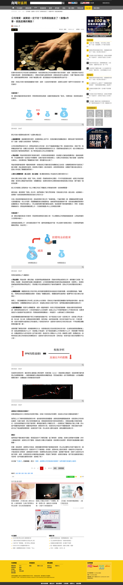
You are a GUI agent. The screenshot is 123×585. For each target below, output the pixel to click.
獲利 (19, 473)
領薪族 (90, 116)
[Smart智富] (95, 566)
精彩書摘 (13, 572)
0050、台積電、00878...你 (57, 548)
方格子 (19, 461)
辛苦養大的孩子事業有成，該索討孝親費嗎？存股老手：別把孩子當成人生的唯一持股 (99, 57)
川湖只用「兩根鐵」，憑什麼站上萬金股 (24, 543)
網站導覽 (78, 583)
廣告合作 (52, 583)
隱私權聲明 (59, 583)
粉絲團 (92, 3)
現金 (26, 473)
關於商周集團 (44, 583)
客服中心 (57, 565)
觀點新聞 (13, 565)
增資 (32, 473)
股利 (23, 473)
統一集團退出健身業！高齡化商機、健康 (61, 545)
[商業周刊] (89, 566)
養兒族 (108, 116)
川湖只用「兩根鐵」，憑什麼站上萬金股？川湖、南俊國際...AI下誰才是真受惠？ (98, 44)
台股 (16, 473)
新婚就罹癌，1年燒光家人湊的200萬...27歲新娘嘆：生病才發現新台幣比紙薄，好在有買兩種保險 (22, 503)
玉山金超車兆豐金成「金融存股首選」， (61, 540)
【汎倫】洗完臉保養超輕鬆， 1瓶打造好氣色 (72, 502)
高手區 (99, 125)
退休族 (90, 125)
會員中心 (49, 565)
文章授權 (66, 583)
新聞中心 (72, 583)
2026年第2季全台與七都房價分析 (22, 538)
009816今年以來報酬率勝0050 (21, 545)
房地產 (13, 569)
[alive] (107, 566)
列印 (83, 476)
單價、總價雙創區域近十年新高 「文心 (23, 548)
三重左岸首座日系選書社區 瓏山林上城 (23, 540)
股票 (20, 567)
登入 (109, 3)
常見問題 (49, 567)
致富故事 (13, 567)
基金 (20, 569)
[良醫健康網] (101, 566)
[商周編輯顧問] (101, 568)
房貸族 (99, 116)
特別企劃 (21, 571)
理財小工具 (40, 565)
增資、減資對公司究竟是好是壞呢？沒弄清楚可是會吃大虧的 (55, 461)
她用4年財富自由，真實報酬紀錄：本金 (61, 538)
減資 (29, 473)
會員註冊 (105, 3)
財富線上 (16, 26)
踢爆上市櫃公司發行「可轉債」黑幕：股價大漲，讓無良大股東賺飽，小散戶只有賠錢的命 (47, 503)
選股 (30, 565)
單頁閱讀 (61, 468)
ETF (20, 565)
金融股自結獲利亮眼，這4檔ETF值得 (60, 543)
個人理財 (13, 571)
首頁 (14, 8)
